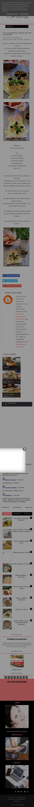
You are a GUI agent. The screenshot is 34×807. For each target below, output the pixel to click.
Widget (8, 471)
